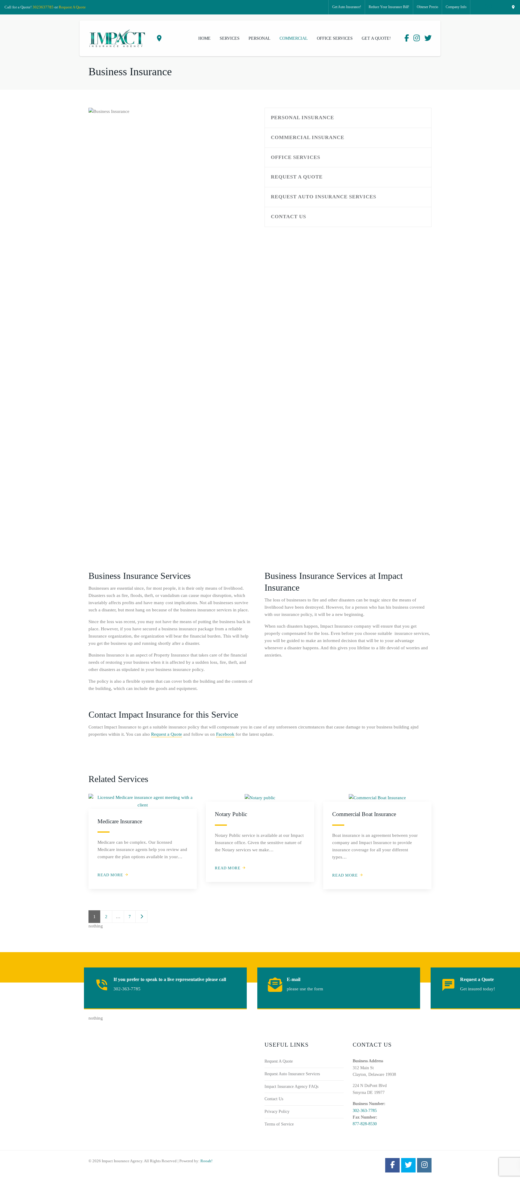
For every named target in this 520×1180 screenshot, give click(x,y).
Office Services (335, 38)
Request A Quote (72, 7)
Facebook (225, 734)
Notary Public (231, 814)
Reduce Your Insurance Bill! (389, 7)
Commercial (294, 38)
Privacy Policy (277, 1111)
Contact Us (288, 216)
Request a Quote (166, 734)
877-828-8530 (365, 1124)
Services (230, 38)
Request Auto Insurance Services (323, 197)
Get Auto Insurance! (346, 7)
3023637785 (43, 7)
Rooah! (206, 1161)
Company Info (456, 7)
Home (204, 38)
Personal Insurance (302, 117)
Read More (110, 875)
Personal (260, 38)
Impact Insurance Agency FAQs (291, 1086)
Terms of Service (279, 1124)
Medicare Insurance (120, 821)
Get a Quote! (376, 38)
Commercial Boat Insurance (364, 814)
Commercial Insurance (307, 137)
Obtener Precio (427, 7)
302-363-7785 (365, 1110)
